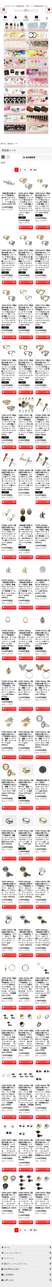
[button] (4, 10)
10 (31, 169)
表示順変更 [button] (30, 157)
